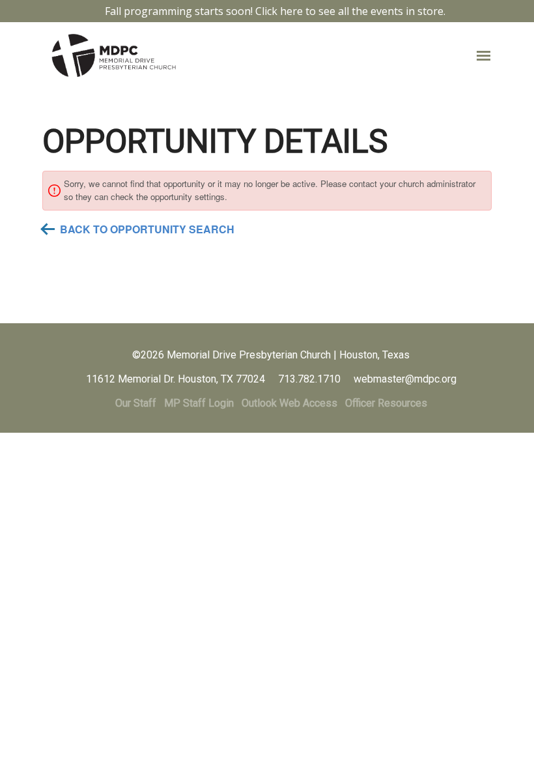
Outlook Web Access (289, 403)
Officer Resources (386, 403)
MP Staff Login (199, 403)
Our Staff (135, 403)
